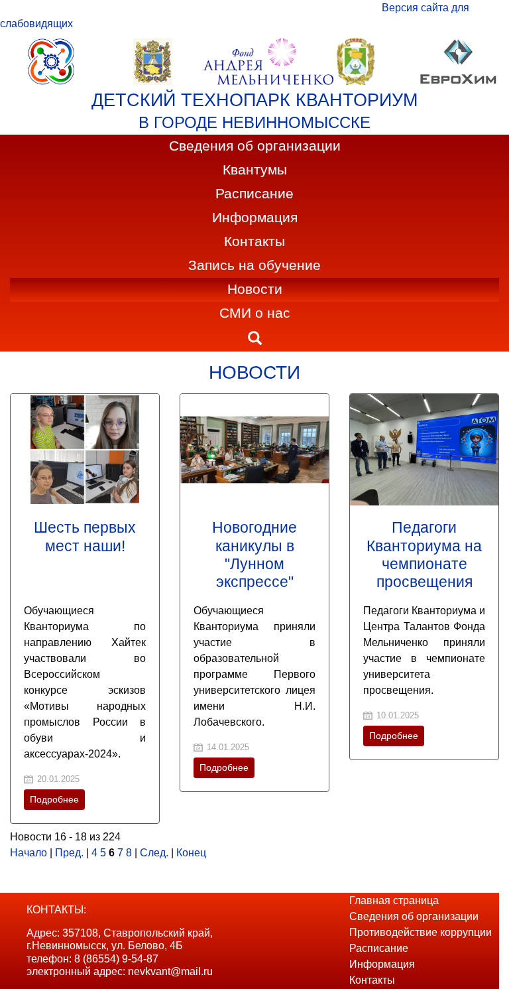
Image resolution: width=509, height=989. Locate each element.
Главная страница (394, 900)
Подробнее (54, 799)
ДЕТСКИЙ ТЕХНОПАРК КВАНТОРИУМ (254, 100)
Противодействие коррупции (420, 932)
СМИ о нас (254, 313)
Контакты (254, 241)
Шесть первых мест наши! (85, 536)
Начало (28, 852)
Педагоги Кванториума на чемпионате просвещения (424, 554)
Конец (191, 852)
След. (154, 852)
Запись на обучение (254, 265)
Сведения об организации (255, 146)
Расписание (254, 194)
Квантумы (255, 170)
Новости (254, 289)
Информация (255, 218)
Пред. (69, 852)
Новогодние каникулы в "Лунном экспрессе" (254, 554)
